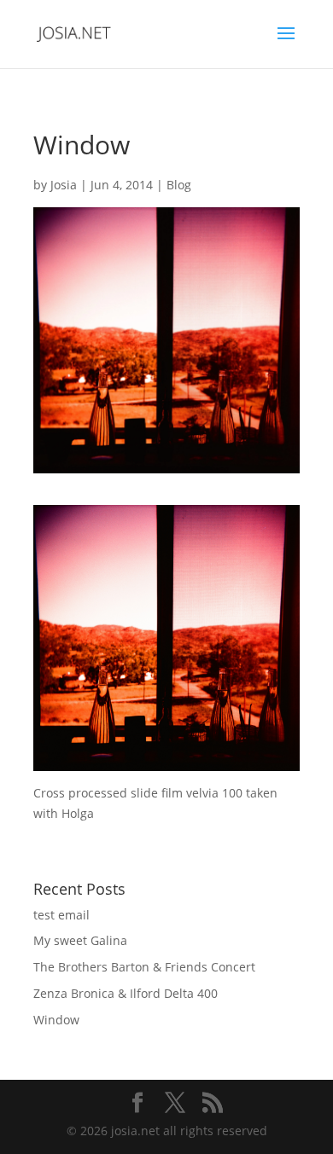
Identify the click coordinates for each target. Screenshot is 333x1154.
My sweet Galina (80, 940)
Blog (178, 185)
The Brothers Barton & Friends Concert (144, 967)
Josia (63, 185)
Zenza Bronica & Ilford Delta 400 (125, 993)
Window (56, 1020)
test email (61, 915)
